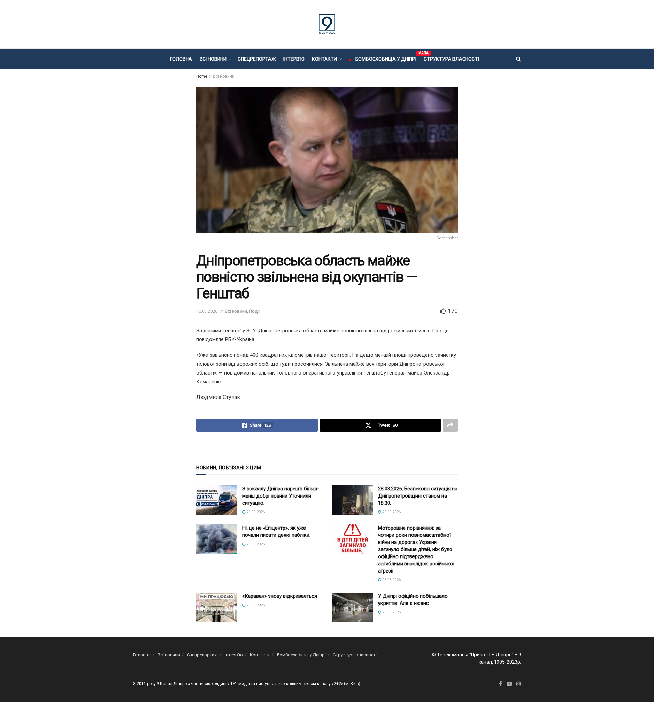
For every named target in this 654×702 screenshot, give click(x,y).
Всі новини (213, 59)
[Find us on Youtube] (509, 684)
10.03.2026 (206, 311)
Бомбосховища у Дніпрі (385, 58)
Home (201, 76)
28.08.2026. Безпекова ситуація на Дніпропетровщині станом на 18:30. (417, 496)
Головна (181, 59)
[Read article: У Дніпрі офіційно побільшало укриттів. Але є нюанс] (352, 607)
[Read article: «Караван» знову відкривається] (216, 607)
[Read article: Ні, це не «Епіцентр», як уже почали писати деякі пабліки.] (216, 539)
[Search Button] (518, 59)
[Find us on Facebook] (500, 684)
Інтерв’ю (294, 59)
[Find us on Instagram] (518, 684)
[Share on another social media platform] (450, 425)
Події (254, 311)
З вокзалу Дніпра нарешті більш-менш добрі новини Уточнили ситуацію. (280, 496)
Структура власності (451, 59)
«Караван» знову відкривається (279, 596)
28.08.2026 (255, 512)
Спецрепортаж (257, 59)
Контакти (324, 59)
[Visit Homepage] (327, 24)
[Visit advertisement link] (327, 447)
